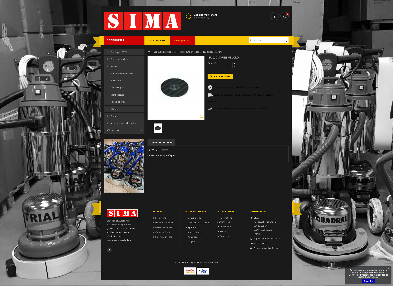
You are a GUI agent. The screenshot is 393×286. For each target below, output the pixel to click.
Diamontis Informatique (207, 262)
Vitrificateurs (116, 94)
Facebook (109, 250)
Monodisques (116, 87)
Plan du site (193, 236)
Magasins (192, 241)
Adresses (224, 236)
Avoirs (223, 231)
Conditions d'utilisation (198, 222)
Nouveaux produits (164, 222)
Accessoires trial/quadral (121, 123)
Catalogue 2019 (162, 232)
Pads (111, 115)
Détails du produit (161, 142)
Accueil (112, 66)
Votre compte (225, 211)
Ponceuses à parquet (120, 73)
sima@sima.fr (273, 248)
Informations (258, 211)
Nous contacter (157, 40)
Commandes (226, 226)
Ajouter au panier (220, 76)
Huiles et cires (116, 101)
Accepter (368, 281)
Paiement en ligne (118, 59)
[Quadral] (124, 165)
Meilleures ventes (163, 227)
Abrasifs (113, 108)
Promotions (160, 217)
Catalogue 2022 (182, 40)
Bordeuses (114, 80)
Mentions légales (196, 217)
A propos (192, 227)
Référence (154, 150)
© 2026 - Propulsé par (185, 262)
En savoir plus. (372, 277)
